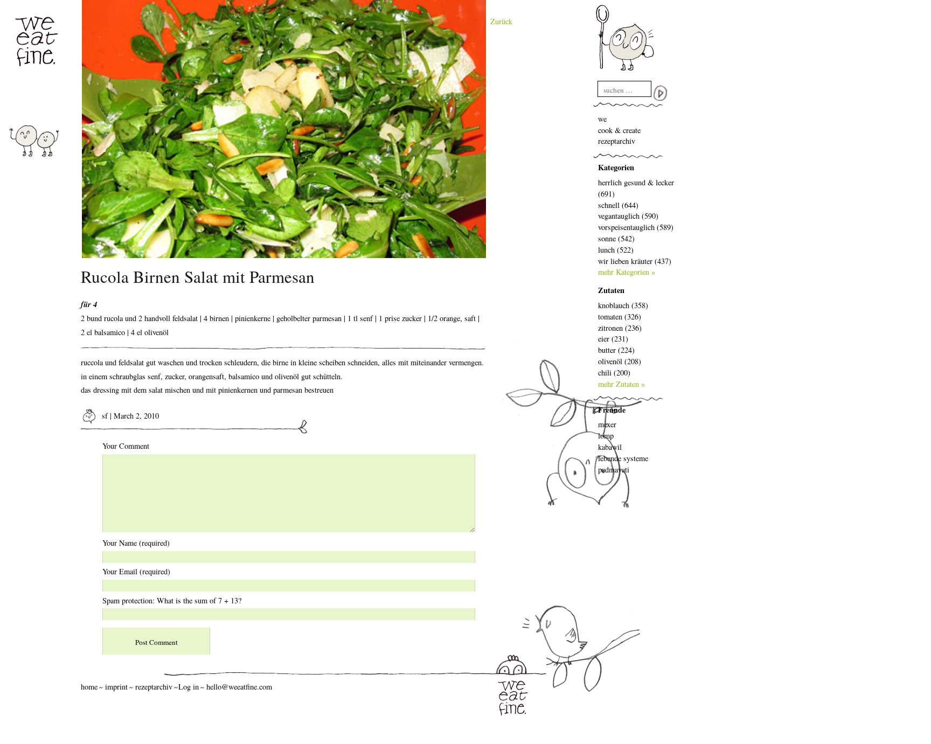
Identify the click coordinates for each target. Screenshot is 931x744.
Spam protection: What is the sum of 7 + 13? (171, 600)
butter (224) (616, 350)
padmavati (613, 469)
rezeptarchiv (616, 141)
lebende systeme (623, 458)
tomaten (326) (619, 316)
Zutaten (611, 290)
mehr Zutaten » (621, 384)
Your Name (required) (136, 543)
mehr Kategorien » (626, 272)
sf (104, 416)
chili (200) (614, 372)
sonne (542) (616, 238)
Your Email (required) (136, 571)
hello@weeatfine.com (239, 687)
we (602, 119)
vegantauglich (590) (628, 216)
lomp (606, 435)
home (89, 687)
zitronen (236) (620, 328)
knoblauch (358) (623, 305)
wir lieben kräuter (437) (634, 261)
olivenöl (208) (619, 361)
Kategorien (616, 167)
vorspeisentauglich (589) (635, 227)
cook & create (619, 130)
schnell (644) (618, 205)
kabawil (610, 447)
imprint (116, 687)
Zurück (501, 21)
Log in (188, 687)
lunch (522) (616, 250)
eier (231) (613, 338)
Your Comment (125, 446)
